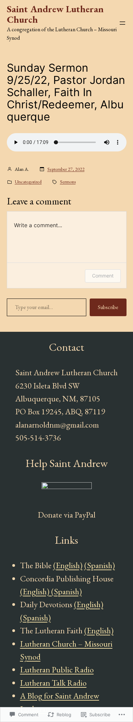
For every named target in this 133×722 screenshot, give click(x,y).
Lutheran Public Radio (57, 669)
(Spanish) (99, 565)
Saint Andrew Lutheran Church (55, 14)
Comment (103, 275)
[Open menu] (122, 23)
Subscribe (108, 307)
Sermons (68, 182)
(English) (68, 565)
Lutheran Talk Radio (53, 683)
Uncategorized (28, 182)
